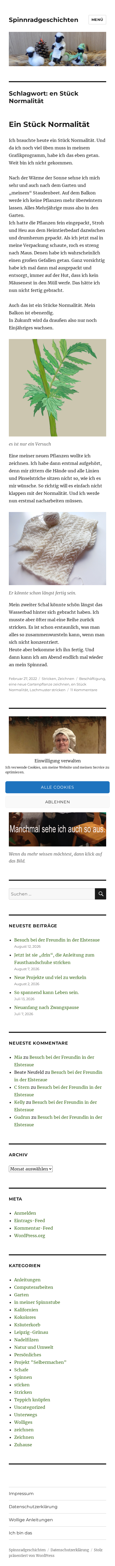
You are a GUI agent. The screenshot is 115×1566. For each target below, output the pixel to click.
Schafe (21, 1369)
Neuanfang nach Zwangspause (46, 1007)
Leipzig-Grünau (31, 1332)
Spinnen (23, 1377)
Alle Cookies (57, 787)
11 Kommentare (83, 690)
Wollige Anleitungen (31, 1519)
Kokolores (25, 1317)
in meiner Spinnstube (37, 1302)
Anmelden (25, 1213)
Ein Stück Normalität (49, 124)
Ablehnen (57, 801)
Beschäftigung (92, 678)
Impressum (21, 1493)
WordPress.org (29, 1235)
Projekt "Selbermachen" (40, 1362)
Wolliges (23, 1422)
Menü (97, 19)
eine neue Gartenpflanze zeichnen (39, 684)
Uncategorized (29, 1407)
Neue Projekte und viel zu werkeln (50, 977)
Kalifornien (26, 1309)
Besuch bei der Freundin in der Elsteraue (57, 940)
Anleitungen (27, 1279)
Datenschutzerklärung (33, 1506)
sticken (22, 1384)
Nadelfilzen (26, 1339)
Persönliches (27, 1354)
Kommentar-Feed (33, 1228)
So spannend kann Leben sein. (46, 992)
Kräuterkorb (27, 1324)
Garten (21, 1294)
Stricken (49, 678)
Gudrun (22, 1117)
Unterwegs (25, 1414)
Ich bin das (20, 1532)
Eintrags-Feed (29, 1220)
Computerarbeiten (33, 1287)
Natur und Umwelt (33, 1347)
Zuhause (23, 1444)
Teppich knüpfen (32, 1399)
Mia (18, 1057)
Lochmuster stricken (48, 690)
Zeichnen (66, 678)
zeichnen (24, 1429)
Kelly (19, 1102)
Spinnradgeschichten (43, 20)
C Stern (22, 1087)
